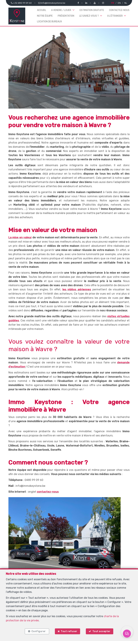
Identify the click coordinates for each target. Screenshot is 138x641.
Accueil (41, 10)
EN (119, 3)
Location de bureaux (49, 21)
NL (125, 3)
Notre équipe (45, 15)
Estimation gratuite (92, 10)
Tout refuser (69, 631)
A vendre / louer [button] (61, 10)
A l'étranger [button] (115, 15)
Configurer (38, 631)
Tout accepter (101, 631)
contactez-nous (48, 491)
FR (112, 3)
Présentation (66, 15)
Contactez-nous (119, 10)
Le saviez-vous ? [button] (89, 15)
